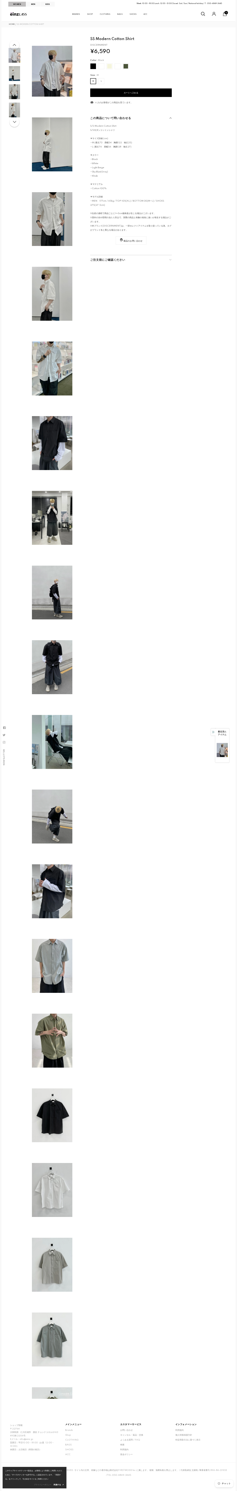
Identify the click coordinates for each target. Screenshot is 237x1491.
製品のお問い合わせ (133, 241)
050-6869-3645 (214, 3)
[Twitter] (4, 735)
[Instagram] (4, 742)
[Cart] (225, 15)
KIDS (47, 4)
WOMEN (17, 4)
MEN (33, 4)
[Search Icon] (203, 14)
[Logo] (18, 14)
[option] (52, 71)
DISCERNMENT (99, 45)
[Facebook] (4, 728)
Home (12, 24)
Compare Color (67, 1393)
